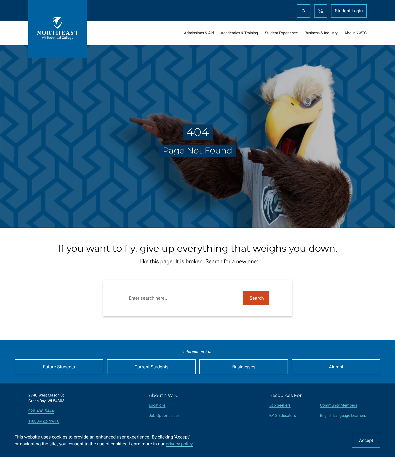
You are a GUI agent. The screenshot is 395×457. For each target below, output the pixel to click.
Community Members (338, 405)
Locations (157, 405)
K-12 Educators (282, 415)
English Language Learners (343, 415)
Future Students (59, 367)
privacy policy (179, 443)
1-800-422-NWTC (43, 421)
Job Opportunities (164, 415)
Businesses (243, 367)
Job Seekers (280, 405)
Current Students (151, 367)
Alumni (336, 367)
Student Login (349, 10)
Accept (366, 440)
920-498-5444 (41, 411)
